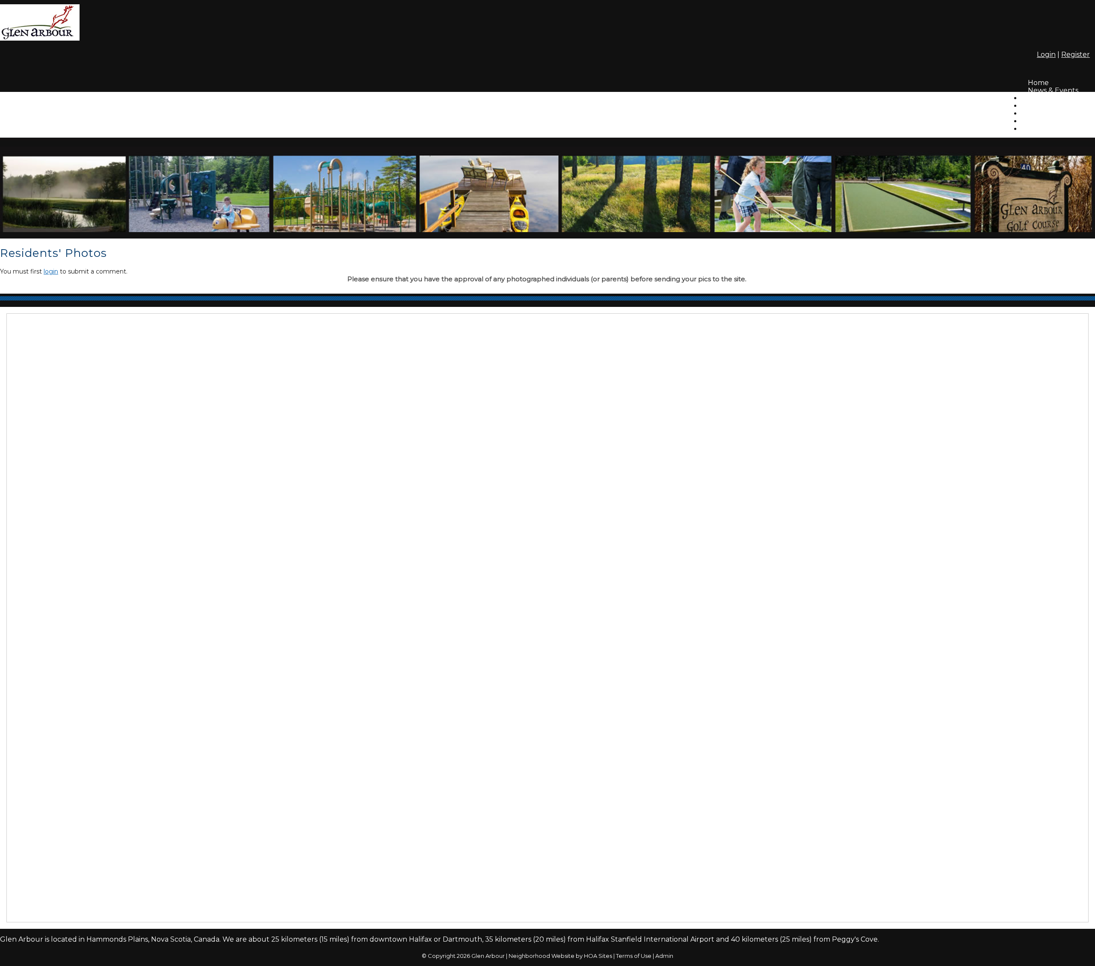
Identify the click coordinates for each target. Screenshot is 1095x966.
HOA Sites (598, 955)
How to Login (1050, 121)
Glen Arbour (488, 955)
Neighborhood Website (541, 955)
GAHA (1038, 129)
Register (1075, 54)
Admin (664, 955)
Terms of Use (633, 955)
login (51, 271)
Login (1046, 54)
